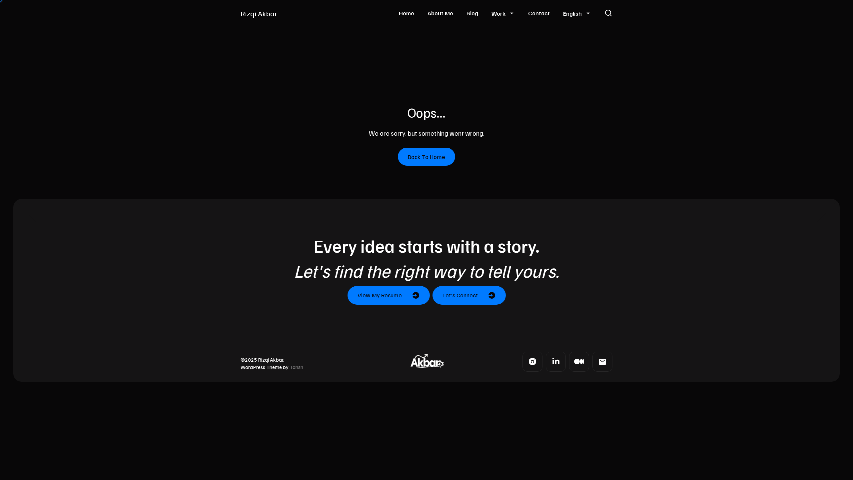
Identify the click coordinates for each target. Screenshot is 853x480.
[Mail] (602, 362)
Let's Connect (460, 295)
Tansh (296, 367)
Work (498, 13)
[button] (608, 13)
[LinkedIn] (556, 362)
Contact (539, 13)
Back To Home (426, 156)
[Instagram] (532, 362)
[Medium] (579, 362)
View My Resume (380, 295)
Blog (472, 13)
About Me (440, 13)
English (572, 13)
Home (406, 13)
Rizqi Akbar (259, 13)
